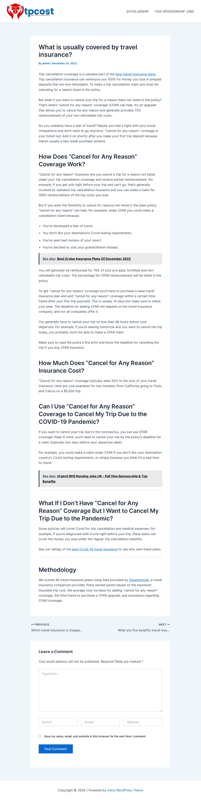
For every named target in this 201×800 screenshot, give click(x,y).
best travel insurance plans (135, 74)
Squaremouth (139, 580)
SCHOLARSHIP (137, 11)
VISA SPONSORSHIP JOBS (174, 11)
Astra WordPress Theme (125, 790)
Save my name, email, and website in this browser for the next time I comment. (95, 736)
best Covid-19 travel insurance (95, 549)
